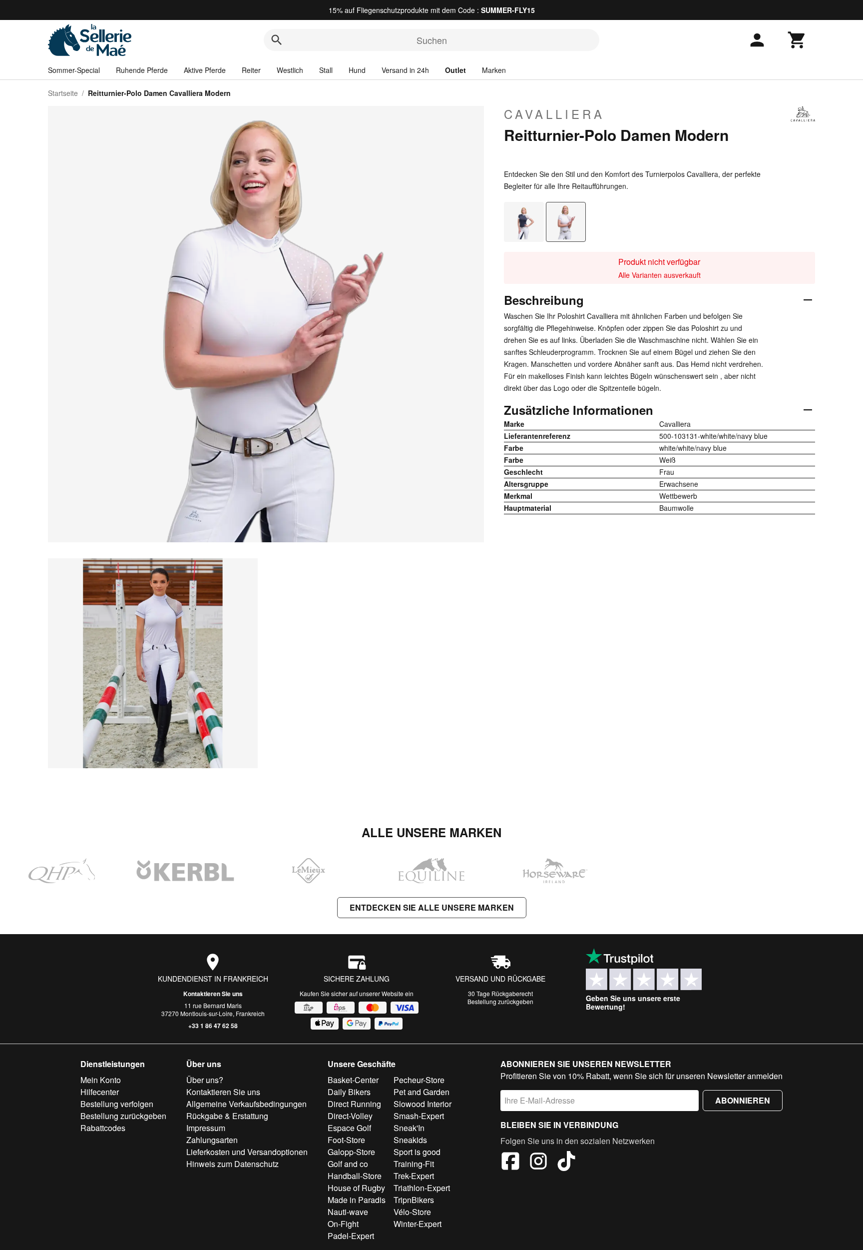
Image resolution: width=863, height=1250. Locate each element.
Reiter (251, 70)
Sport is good (417, 1152)
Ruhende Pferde (142, 70)
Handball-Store (355, 1176)
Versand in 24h (405, 70)
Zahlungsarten (212, 1140)
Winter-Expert (417, 1224)
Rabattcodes (102, 1128)
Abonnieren (742, 1100)
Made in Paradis (357, 1200)
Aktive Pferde (205, 70)
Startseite (63, 93)
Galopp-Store (351, 1152)
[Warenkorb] (797, 40)
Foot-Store (346, 1140)
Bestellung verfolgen (116, 1104)
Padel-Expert (351, 1236)
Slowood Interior (422, 1104)
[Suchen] (277, 40)
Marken (494, 70)
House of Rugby (356, 1188)
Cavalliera (554, 114)
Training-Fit (414, 1164)
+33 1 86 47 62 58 (213, 1025)
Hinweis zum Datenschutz (232, 1164)
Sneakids (410, 1140)
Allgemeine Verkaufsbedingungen (246, 1104)
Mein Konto (100, 1080)
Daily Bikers (349, 1092)
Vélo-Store (412, 1212)
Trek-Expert (414, 1176)
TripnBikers (414, 1200)
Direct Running (354, 1104)
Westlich (290, 70)
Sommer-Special (74, 70)
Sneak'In (409, 1128)
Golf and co (348, 1164)
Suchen (432, 39)
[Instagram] (538, 1162)
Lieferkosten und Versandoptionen (247, 1152)
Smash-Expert (419, 1116)
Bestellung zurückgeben (500, 1001)
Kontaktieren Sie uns (213, 994)
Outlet (455, 70)
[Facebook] (510, 1162)
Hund (357, 70)
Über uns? (204, 1080)
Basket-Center (353, 1080)
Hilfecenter (99, 1092)
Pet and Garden (421, 1092)
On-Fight (343, 1224)
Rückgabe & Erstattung (227, 1116)
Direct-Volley (350, 1116)
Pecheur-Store (419, 1080)
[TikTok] (566, 1162)
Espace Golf (349, 1128)
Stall (326, 70)
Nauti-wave (348, 1212)
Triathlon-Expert (422, 1188)
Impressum (205, 1128)
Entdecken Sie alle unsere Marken (432, 907)
